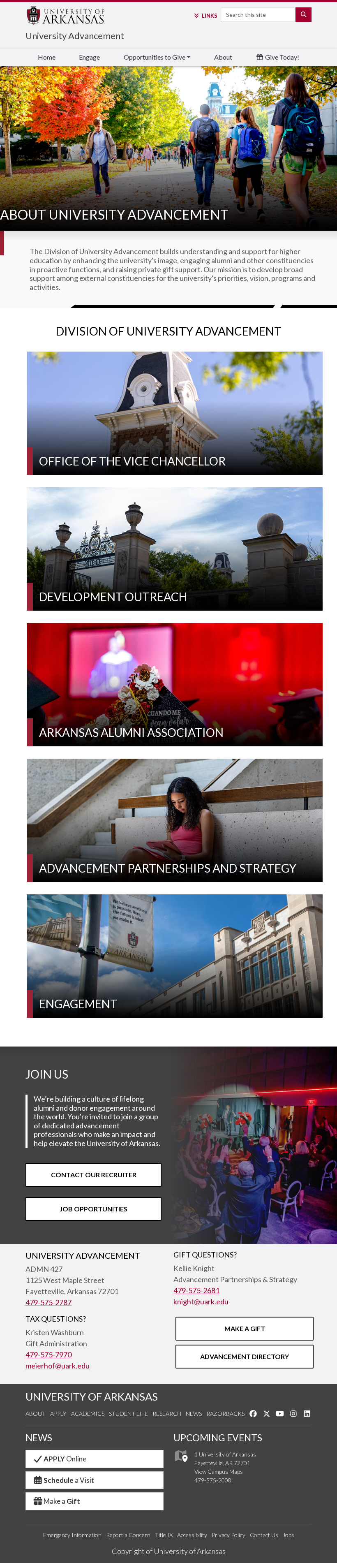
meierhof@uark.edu (57, 1365)
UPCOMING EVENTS (217, 1437)
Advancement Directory (244, 1356)
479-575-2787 (48, 1302)
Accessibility (192, 1534)
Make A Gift (244, 1328)
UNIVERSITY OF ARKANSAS (91, 1396)
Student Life (128, 1413)
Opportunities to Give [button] (154, 57)
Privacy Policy (228, 1534)
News (194, 1413)
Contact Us (264, 1534)
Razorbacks (225, 1413)
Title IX (164, 1534)
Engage (89, 57)
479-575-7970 (48, 1354)
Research (166, 1413)
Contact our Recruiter (93, 1175)
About (223, 57)
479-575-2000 (212, 1480)
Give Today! (281, 57)
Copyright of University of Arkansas (169, 1551)
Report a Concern (128, 1534)
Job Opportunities (93, 1209)
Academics (87, 1413)
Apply (58, 1413)
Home (46, 57)
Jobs (288, 1534)
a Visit (69, 1480)
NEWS (38, 1437)
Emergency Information (72, 1534)
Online (65, 1458)
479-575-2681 (196, 1290)
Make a (62, 1501)
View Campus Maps (218, 1471)
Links (209, 15)
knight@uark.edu (201, 1301)
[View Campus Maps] (180, 1464)
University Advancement (74, 35)
